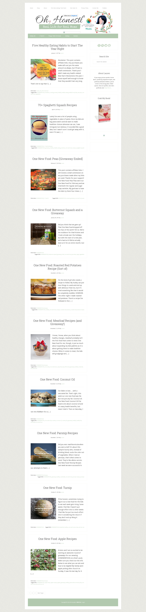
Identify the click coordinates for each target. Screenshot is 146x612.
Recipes (50, 146)
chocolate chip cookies (50, 420)
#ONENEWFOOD (40, 92)
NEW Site (79, 602)
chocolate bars (53, 366)
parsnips (82, 476)
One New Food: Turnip (57, 488)
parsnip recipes (76, 476)
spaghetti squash (80, 148)
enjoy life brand (65, 366)
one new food (69, 148)
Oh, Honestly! (45, 19)
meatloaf (81, 366)
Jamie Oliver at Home (74, 582)
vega (78, 254)
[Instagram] (109, 45)
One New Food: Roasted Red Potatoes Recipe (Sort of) (57, 266)
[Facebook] (99, 45)
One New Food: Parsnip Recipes (57, 433)
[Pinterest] (102, 45)
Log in (83, 602)
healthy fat (79, 420)
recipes (74, 148)
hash (63, 254)
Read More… (108, 88)
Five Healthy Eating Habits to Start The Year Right (57, 47)
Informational (45, 90)
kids (76, 92)
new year (80, 92)
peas (83, 198)
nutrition (63, 148)
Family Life (38, 90)
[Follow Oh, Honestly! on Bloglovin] (70, 16)
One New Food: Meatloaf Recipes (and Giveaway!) (57, 322)
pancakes (74, 254)
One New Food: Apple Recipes (57, 539)
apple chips (47, 582)
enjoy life (60, 366)
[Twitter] (105, 45)
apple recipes (54, 582)
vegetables (38, 94)
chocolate (47, 366)
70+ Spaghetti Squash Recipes (57, 105)
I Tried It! (46, 146)
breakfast (47, 92)
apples (58, 582)
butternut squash (53, 254)
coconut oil (59, 420)
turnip (76, 527)
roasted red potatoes (65, 309)
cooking (52, 92)
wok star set (81, 527)
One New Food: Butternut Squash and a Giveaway (57, 211)
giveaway (47, 148)
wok (37, 584)
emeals (55, 92)
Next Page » (41, 593)
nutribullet (33, 422)
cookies (64, 420)
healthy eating (65, 92)
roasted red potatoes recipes (77, 309)
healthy (59, 92)
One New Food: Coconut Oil (57, 379)
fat (66, 420)
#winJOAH (61, 527)
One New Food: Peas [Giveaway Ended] (57, 159)
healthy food (72, 92)
